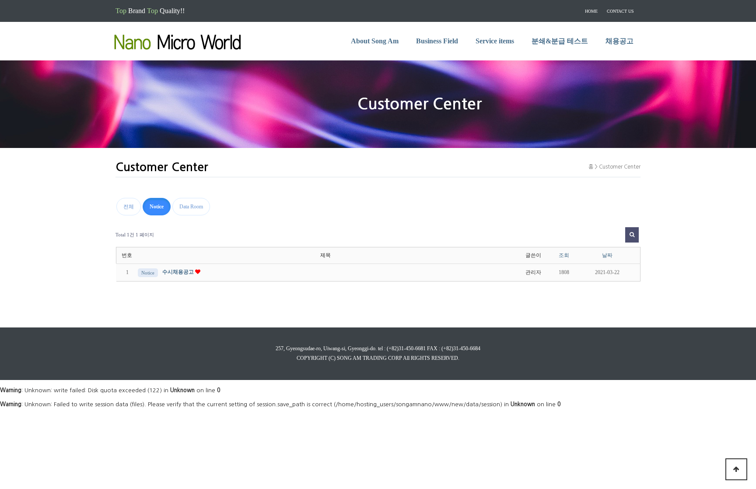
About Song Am (375, 41)
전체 (128, 207)
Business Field (437, 41)
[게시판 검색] (632, 235)
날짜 (607, 255)
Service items (495, 41)
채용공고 (620, 41)
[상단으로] (736, 469)
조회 (564, 255)
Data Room (191, 207)
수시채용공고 (178, 272)
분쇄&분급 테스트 (560, 41)
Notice (157, 207)
